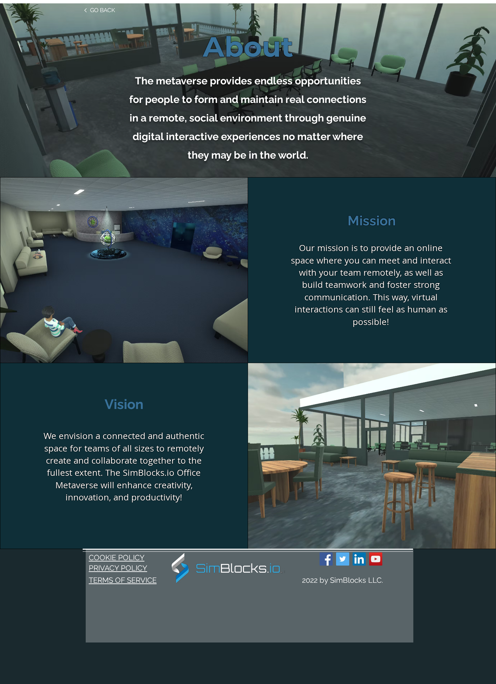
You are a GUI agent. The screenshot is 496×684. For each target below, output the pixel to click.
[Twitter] (342, 559)
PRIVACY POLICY (118, 568)
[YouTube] (375, 559)
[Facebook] (326, 559)
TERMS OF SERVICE (123, 580)
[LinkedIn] (359, 559)
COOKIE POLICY (116, 557)
